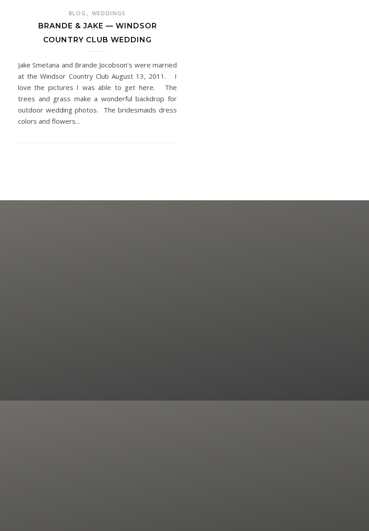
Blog (77, 13)
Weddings (109, 13)
